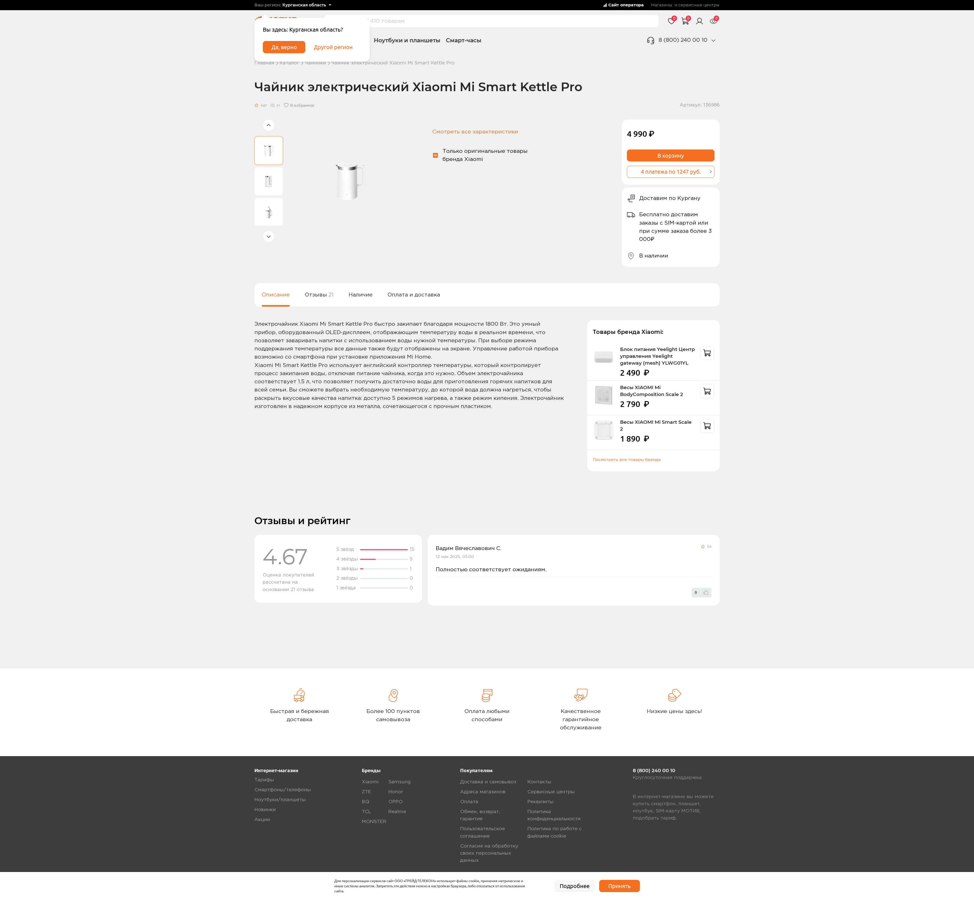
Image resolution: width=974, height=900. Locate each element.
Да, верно (284, 47)
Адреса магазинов (482, 792)
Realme (397, 812)
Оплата (469, 802)
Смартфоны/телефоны (282, 790)
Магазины (662, 5)
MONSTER (374, 822)
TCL (366, 812)
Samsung (399, 782)
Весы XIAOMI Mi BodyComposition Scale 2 (651, 391)
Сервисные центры (551, 792)
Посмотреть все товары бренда (627, 460)
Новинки (265, 810)
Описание (276, 294)
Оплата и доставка (414, 294)
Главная (264, 63)
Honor (395, 792)
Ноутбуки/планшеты (280, 800)
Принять (619, 886)
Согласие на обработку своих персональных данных (489, 853)
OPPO (395, 802)
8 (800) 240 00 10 (683, 40)
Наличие (361, 294)
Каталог (289, 63)
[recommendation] (707, 353)
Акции (262, 819)
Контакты (539, 782)
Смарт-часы (463, 40)
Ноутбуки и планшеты (407, 40)
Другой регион (333, 47)
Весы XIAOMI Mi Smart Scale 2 (656, 425)
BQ (365, 802)
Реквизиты (540, 802)
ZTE (366, 792)
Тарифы (264, 780)
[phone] (713, 40)
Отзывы (319, 294)
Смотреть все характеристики (475, 131)
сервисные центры (699, 5)
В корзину (670, 156)
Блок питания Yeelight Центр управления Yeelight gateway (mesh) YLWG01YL (657, 356)
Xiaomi (370, 782)
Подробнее (574, 886)
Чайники (315, 63)
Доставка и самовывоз (488, 782)
